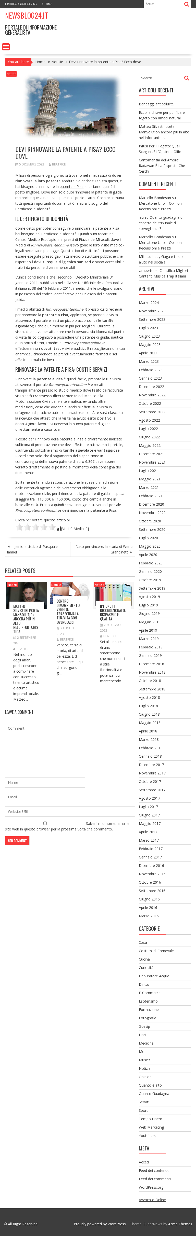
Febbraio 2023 (151, 369)
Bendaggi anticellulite (156, 104)
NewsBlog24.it (26, 15)
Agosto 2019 (149, 596)
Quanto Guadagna (154, 1093)
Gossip (144, 1026)
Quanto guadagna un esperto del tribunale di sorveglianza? (162, 223)
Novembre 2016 (152, 873)
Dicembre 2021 (151, 453)
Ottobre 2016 (150, 882)
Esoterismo (148, 1001)
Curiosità (146, 967)
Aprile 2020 (148, 554)
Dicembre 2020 (151, 504)
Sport (143, 1110)
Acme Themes (180, 1223)
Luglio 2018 (148, 705)
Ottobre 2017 (150, 781)
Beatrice (59, 164)
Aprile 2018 (148, 731)
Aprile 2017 (148, 831)
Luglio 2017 (148, 806)
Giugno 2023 (149, 336)
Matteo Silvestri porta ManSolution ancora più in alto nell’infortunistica (26, 618)
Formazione (149, 1009)
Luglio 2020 (148, 537)
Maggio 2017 (150, 823)
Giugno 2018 (149, 714)
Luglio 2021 (148, 470)
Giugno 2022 (149, 437)
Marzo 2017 (149, 840)
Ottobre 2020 (150, 521)
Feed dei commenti (155, 1178)
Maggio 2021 (150, 479)
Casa (143, 942)
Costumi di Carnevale (156, 950)
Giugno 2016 (149, 899)
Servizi (144, 1102)
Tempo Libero (150, 1118)
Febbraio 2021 (151, 495)
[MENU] (6, 46)
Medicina (146, 1043)
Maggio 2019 (150, 621)
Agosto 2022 (149, 420)
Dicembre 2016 (151, 865)
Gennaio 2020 (150, 571)
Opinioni (145, 1076)
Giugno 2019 (149, 613)
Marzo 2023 (149, 361)
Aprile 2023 (148, 353)
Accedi (144, 1162)
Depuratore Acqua (154, 976)
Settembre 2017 (152, 789)
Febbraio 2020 (151, 563)
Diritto (144, 984)
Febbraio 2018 (151, 747)
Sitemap (47, 4)
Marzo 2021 (149, 487)
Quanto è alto (150, 1085)
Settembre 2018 (152, 689)
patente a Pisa (71, 186)
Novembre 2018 (152, 672)
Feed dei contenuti (154, 1170)
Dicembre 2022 (151, 386)
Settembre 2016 (152, 890)
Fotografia (147, 1018)
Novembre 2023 (152, 311)
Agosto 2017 (149, 798)
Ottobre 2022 (150, 403)
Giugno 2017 (149, 815)
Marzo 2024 (149, 302)
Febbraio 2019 (151, 647)
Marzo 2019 (149, 638)
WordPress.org (151, 1187)
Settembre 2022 (152, 411)
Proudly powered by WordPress (100, 1223)
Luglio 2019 (148, 605)
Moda (144, 1051)
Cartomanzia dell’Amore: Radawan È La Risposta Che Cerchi (162, 166)
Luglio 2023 (148, 327)
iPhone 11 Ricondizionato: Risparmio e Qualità (113, 612)
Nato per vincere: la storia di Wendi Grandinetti (104, 549)
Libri (142, 1034)
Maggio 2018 (150, 722)
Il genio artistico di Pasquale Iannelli (32, 549)
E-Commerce (150, 992)
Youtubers (147, 1135)
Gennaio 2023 (150, 378)
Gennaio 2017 (150, 857)
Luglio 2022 (148, 428)
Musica (145, 1060)
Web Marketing (151, 1127)
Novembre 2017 (152, 773)
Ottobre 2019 (150, 579)
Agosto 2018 (149, 697)
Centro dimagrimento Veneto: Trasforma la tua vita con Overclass (68, 611)
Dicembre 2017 (151, 764)
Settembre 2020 (152, 529)
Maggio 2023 (150, 344)
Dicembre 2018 (151, 663)
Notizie (11, 74)
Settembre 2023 (152, 319)
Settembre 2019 (152, 588)
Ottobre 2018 (150, 680)
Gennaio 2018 (150, 756)
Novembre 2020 (152, 512)
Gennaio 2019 (150, 655)
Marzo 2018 (149, 739)
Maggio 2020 (150, 546)
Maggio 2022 (150, 445)
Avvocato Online (152, 1199)
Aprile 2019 (148, 630)
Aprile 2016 (148, 907)
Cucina (144, 959)
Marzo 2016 (149, 915)
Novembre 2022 (152, 395)
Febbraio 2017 (151, 848)
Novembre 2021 (152, 462)
